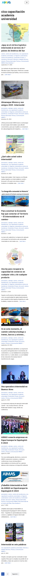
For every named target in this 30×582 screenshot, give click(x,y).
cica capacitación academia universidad (11, 547)
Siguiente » (15, 574)
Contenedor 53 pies (19, 57)
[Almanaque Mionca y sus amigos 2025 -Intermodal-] (15, 90)
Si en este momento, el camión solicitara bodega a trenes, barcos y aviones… (13, 332)
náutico (26, 113)
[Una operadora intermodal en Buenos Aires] (15, 374)
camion (3, 54)
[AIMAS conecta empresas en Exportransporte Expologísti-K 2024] (15, 425)
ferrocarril (10, 59)
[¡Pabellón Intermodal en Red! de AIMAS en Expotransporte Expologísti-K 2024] (15, 476)
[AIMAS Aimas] (6, 2)
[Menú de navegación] (27, 2)
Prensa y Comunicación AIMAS (14, 343)
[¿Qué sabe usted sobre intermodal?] (15, 144)
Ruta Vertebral (9, 63)
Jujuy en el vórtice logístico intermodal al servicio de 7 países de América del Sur (13, 48)
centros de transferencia (12, 54)
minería (3, 61)
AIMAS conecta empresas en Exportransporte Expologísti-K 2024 (14, 440)
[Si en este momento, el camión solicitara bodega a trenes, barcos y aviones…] (15, 316)
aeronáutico (4, 108)
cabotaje (10, 108)
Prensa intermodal (11, 61)
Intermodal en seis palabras (13, 544)
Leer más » (8, 74)
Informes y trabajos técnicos (20, 59)
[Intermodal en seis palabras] (15, 532)
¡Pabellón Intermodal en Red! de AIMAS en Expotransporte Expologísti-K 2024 (14, 488)
